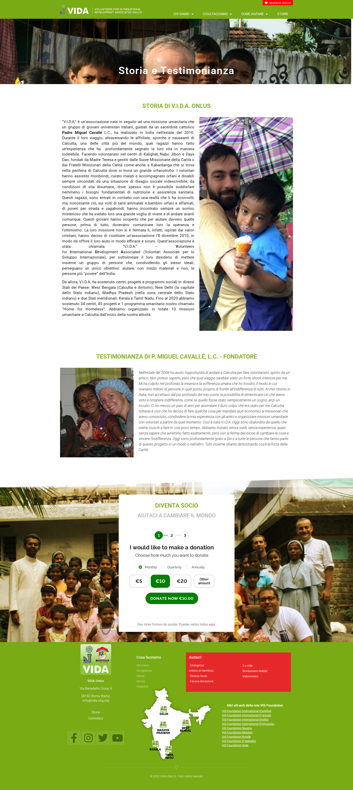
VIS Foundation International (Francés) (246, 715)
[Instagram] (88, 738)
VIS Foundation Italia (235, 745)
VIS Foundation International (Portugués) (248, 724)
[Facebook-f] (74, 738)
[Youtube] (117, 738)
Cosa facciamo (215, 14)
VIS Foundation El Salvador (239, 741)
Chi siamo (181, 14)
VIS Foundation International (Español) (246, 711)
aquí (212, 624)
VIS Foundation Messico (237, 732)
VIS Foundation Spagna (237, 728)
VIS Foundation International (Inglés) (245, 719)
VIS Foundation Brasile (236, 736)
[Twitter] (103, 738)
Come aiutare (252, 14)
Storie (282, 14)
